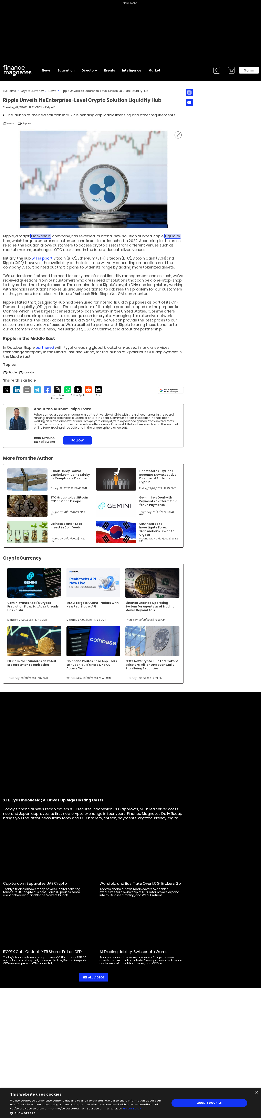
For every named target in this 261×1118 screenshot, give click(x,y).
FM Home (9, 91)
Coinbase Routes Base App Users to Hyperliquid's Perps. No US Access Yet (91, 664)
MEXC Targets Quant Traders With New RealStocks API (92, 605)
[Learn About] (57, 393)
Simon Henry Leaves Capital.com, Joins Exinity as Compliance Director (70, 474)
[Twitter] (6, 389)
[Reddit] (88, 389)
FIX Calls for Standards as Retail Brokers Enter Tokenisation (31, 663)
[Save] (98, 391)
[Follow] (78, 391)
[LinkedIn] (16, 389)
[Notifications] (231, 70)
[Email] (27, 389)
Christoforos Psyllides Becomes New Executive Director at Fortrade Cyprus (158, 476)
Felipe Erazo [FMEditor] (53, 107)
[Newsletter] (189, 92)
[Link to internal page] (17, 418)
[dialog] (130, 1103)
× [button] (256, 1092)
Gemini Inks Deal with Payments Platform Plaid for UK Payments (158, 501)
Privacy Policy (132, 1108)
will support (42, 258)
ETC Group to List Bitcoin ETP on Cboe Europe (69, 499)
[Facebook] (47, 389)
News (52, 91)
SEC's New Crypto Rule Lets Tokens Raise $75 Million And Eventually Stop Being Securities (151, 664)
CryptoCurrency (32, 91)
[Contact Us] (189, 102)
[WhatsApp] (67, 389)
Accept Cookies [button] (209, 1103)
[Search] (216, 70)
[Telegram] (37, 389)
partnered (44, 347)
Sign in (249, 70)
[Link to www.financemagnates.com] (27, 479)
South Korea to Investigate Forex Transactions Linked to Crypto (157, 529)
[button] (87, 1113)
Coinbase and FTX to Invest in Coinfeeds (66, 525)
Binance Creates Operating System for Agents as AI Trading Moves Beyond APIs (150, 606)
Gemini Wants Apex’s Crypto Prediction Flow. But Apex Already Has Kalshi (33, 606)
